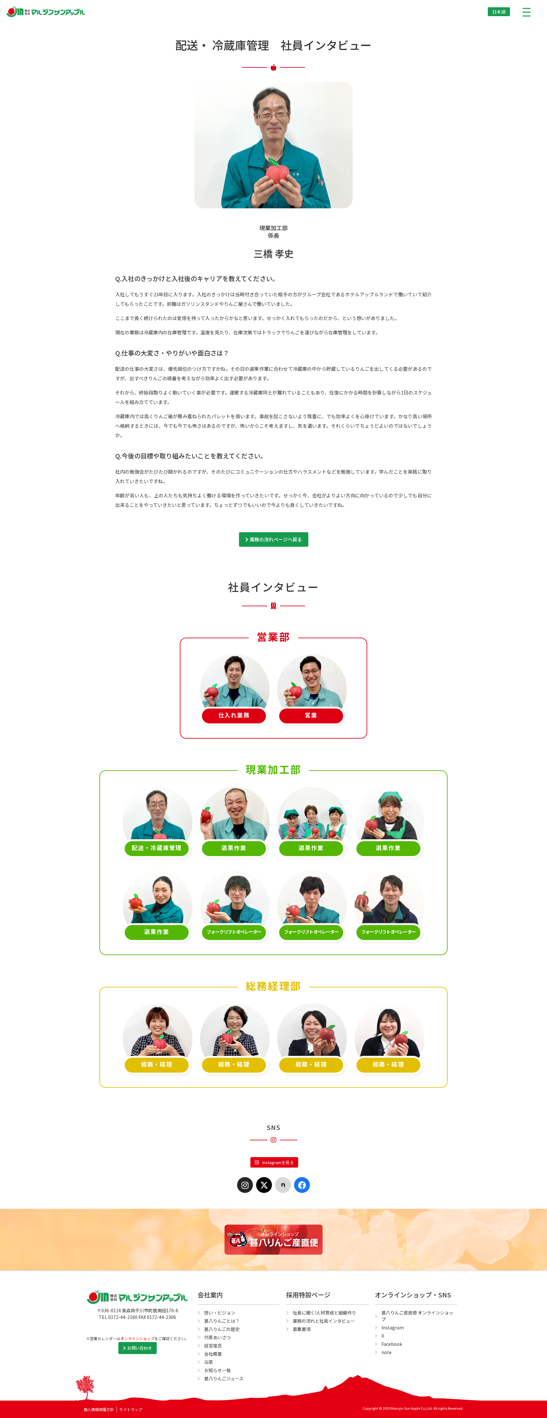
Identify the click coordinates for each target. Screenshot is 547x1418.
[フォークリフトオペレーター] (235, 890)
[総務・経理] (157, 1023)
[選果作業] (235, 806)
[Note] (283, 1185)
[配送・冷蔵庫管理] (157, 806)
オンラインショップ (137, 1338)
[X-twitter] (264, 1185)
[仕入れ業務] (235, 674)
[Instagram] (245, 1185)
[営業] (312, 674)
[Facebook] (302, 1185)
